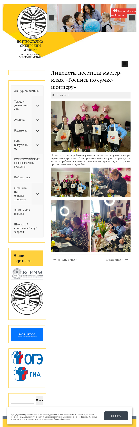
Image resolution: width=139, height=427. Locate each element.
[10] (104, 29)
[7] (93, 29)
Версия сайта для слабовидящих (123, 13)
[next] (132, 17)
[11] (108, 29)
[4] (83, 29)
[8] (97, 29)
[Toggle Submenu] (37, 105)
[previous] (51, 17)
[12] (111, 29)
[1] (72, 29)
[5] (86, 29)
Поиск (39, 400)
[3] (79, 29)
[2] (76, 29)
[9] (101, 29)
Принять (116, 415)
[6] (90, 29)
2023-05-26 (62, 95)
